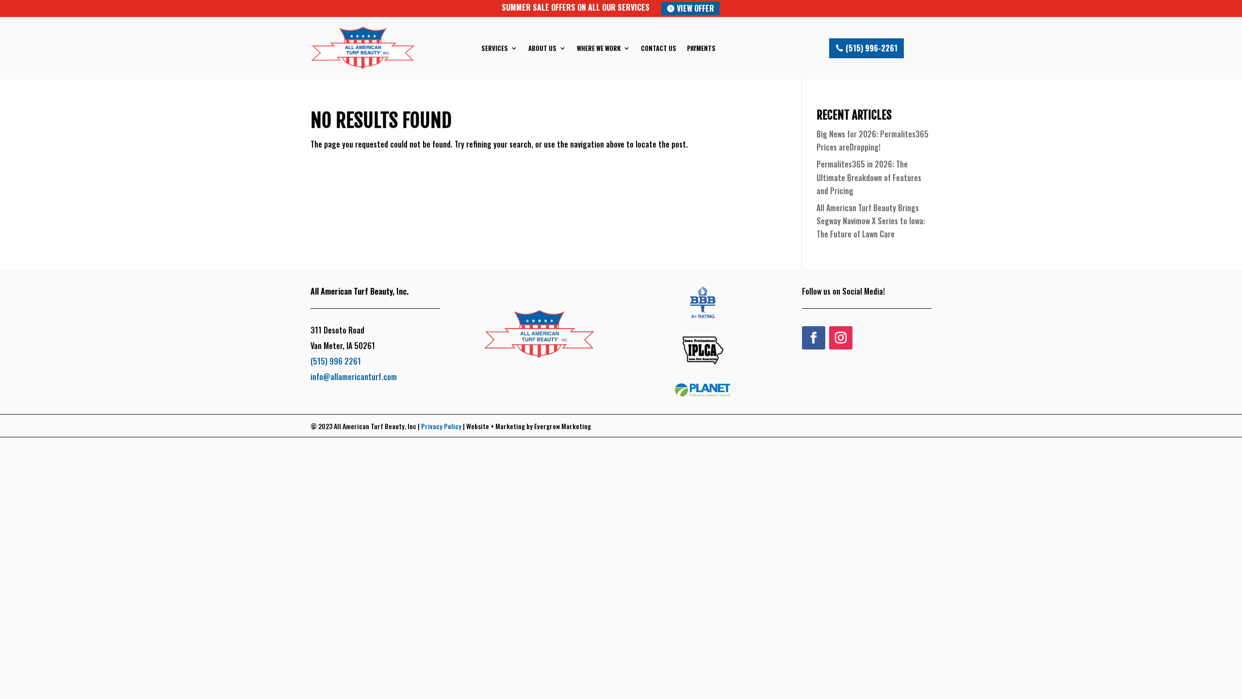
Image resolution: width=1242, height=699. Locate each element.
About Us (542, 48)
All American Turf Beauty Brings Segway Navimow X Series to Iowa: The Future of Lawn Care (871, 221)
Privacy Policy (441, 426)
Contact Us (658, 48)
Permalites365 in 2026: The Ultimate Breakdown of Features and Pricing (869, 177)
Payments (701, 48)
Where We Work (599, 48)
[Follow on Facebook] (813, 338)
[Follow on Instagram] (840, 338)
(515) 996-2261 (872, 48)
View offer (695, 8)
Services (494, 48)
